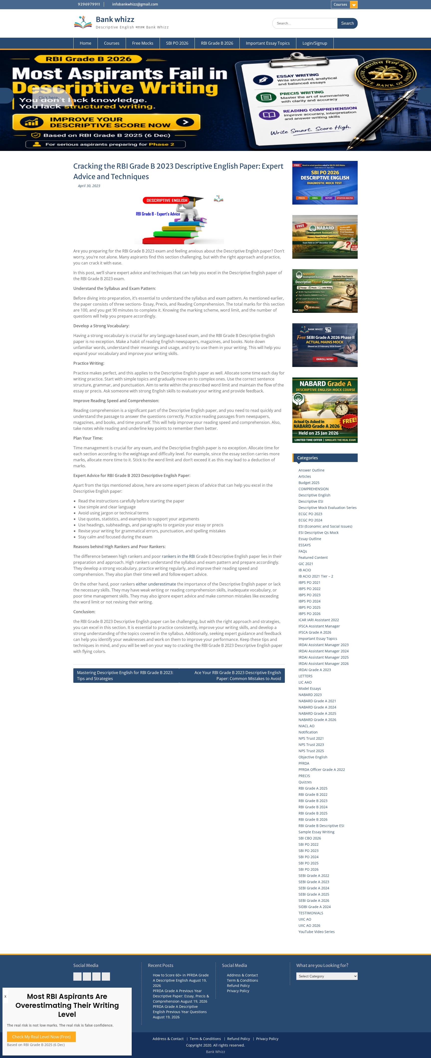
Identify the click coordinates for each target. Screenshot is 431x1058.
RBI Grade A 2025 (313, 788)
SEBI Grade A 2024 (314, 888)
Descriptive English (314, 495)
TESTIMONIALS (311, 913)
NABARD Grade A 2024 (317, 707)
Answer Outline (311, 470)
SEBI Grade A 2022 (314, 875)
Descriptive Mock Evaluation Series (328, 507)
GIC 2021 (306, 563)
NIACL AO (307, 725)
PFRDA (304, 763)
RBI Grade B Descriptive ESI (321, 825)
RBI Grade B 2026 (217, 43)
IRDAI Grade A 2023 (315, 669)
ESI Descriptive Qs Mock (318, 532)
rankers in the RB (177, 556)
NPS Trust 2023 (311, 744)
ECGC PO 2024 (310, 520)
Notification (308, 732)
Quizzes (305, 782)
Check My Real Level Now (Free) (41, 1037)
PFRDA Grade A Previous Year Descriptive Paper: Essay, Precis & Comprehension (181, 996)
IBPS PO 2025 (310, 607)
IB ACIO (305, 570)
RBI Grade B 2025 (313, 813)
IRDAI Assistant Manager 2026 (324, 663)
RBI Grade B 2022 (313, 794)
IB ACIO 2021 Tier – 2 (316, 576)
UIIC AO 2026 (309, 925)
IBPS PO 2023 (310, 594)
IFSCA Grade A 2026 (315, 632)
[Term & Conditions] (87, 976)
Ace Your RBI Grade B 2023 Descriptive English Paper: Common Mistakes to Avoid (238, 675)
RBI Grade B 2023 (313, 800)
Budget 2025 (309, 482)
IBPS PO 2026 (310, 613)
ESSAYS (305, 545)
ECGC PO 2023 (310, 513)
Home (85, 43)
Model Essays (310, 688)
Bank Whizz (215, 1051)
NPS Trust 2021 (311, 738)
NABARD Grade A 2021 (317, 701)
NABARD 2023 (310, 694)
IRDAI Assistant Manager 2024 (324, 651)
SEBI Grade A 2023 (314, 881)
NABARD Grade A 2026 (317, 719)
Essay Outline (310, 538)
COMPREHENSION (314, 488)
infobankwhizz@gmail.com (135, 4)
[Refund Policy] (96, 976)
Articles (305, 476)
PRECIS (304, 775)
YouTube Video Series (317, 931)
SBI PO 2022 (309, 844)
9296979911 (89, 4)
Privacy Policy (238, 990)
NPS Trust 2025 (311, 750)
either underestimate (156, 584)
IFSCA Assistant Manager (319, 626)
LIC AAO (305, 682)
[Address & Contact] (77, 976)
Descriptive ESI (311, 501)
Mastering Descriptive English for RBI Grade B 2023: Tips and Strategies (125, 675)
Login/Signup (315, 43)
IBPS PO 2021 (310, 582)
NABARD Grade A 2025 (317, 713)
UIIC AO (305, 919)
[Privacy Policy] (106, 976)
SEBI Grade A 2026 (314, 900)
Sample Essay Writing (316, 831)
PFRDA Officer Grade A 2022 (322, 769)
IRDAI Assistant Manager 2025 (324, 657)
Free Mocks (142, 43)
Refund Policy (238, 985)
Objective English (313, 757)
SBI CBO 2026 (310, 838)
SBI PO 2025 (309, 863)
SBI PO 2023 (309, 850)
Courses (340, 4)
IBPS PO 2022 (310, 588)
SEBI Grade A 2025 (314, 894)
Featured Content (313, 557)
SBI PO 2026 (177, 43)
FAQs (303, 551)
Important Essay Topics (268, 43)
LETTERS (306, 676)
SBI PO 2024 (309, 856)
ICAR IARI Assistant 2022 (319, 619)
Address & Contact (242, 975)
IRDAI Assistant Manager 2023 (324, 644)
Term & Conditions (242, 980)
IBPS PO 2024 (310, 601)
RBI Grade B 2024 (313, 807)
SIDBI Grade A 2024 (315, 906)
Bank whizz (115, 19)
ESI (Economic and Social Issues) (325, 526)
